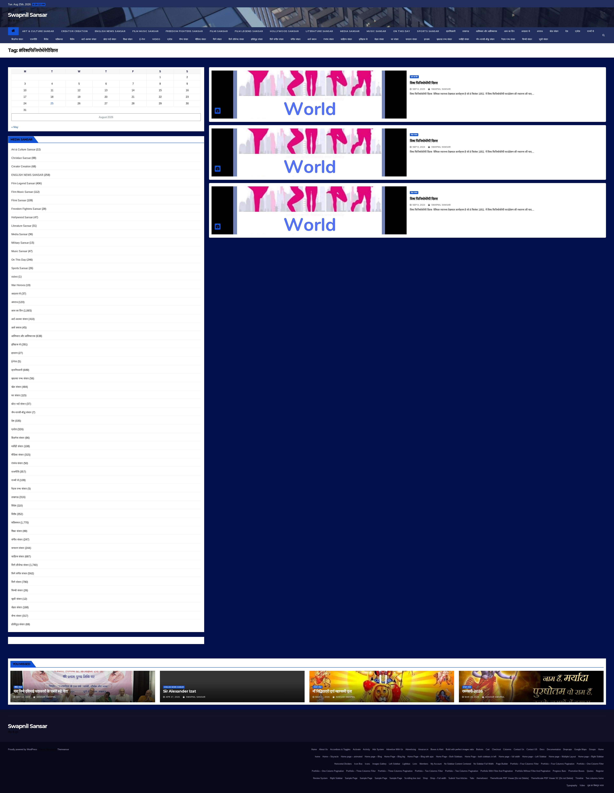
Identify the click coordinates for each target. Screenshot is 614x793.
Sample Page (351, 778)
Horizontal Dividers (343, 764)
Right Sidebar (336, 778)
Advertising (410, 749)
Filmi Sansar (219, 31)
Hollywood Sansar (284, 31)
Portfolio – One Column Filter (590, 764)
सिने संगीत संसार (277, 39)
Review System (320, 778)
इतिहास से (363, 39)
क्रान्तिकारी (451, 31)
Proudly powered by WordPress (23, 749)
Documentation (554, 749)
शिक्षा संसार (127, 39)
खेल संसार (554, 31)
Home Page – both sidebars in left (480, 756)
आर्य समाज (311, 39)
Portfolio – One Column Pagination (328, 771)
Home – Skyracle (330, 756)
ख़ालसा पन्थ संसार (444, 39)
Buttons (479, 749)
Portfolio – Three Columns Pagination (395, 771)
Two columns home (595, 778)
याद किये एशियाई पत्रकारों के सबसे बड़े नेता (40, 691)
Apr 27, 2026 (173, 697)
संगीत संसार (296, 39)
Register (600, 771)
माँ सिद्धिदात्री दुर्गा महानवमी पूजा (332, 691)
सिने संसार (217, 39)
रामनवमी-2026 (472, 691)
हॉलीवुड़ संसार (257, 39)
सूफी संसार (543, 39)
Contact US (532, 749)
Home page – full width (509, 756)
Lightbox (406, 764)
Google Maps (580, 749)
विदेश (46, 39)
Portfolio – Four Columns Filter (524, 764)
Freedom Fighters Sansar (184, 31)
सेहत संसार (379, 39)
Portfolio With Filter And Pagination (496, 771)
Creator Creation (74, 31)
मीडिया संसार (200, 39)
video (156, 39)
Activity (366, 749)
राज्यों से (590, 31)
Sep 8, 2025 (419, 89)
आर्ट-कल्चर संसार (88, 39)
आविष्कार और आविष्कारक (486, 31)
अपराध (540, 31)
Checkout (496, 749)
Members (424, 764)
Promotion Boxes (576, 771)
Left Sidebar (394, 764)
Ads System (378, 749)
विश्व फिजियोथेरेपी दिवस (424, 83)
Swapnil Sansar (27, 15)
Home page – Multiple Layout (562, 756)
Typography (572, 785)
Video (582, 785)
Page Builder (502, 764)
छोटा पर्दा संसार (109, 39)
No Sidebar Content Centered (457, 764)
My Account (436, 764)
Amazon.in (423, 749)
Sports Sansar (428, 31)
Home (314, 749)
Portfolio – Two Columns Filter (429, 771)
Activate (357, 749)
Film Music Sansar (145, 31)
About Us (323, 749)
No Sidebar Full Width (483, 764)
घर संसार (395, 39)
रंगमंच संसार (328, 39)
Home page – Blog (373, 756)
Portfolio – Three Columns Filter (361, 771)
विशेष (72, 39)
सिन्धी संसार (527, 39)
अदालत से (525, 31)
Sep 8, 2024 (419, 147)
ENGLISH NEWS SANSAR (110, 31)
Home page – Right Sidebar (591, 756)
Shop (425, 778)
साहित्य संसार (346, 39)
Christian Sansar (21, 158)
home (317, 756)
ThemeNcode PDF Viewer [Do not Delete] (509, 778)
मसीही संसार (464, 39)
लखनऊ (465, 31)
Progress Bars (559, 771)
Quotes (590, 771)
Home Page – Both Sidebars (449, 756)
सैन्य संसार (183, 39)
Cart (488, 749)
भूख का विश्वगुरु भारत (595, 785)
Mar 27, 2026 (322, 697)
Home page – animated (351, 756)
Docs (542, 749)
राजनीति (33, 39)
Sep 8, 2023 (419, 205)
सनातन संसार (411, 39)
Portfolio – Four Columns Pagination (557, 764)
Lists (415, 764)
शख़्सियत (59, 39)
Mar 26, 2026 (472, 697)
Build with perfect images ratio (460, 749)
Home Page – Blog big (394, 756)
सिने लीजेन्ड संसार (236, 39)
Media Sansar (350, 31)
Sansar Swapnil (46, 697)
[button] (603, 35)
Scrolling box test (412, 778)
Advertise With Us (394, 749)
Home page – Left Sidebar (534, 756)
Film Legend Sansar (249, 31)
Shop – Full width (438, 778)
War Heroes (18, 285)
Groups (592, 749)
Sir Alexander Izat (179, 691)
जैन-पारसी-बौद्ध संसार (485, 39)
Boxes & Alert (437, 749)
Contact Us (519, 749)
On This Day (401, 31)
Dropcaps (567, 749)
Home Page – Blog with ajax (420, 756)
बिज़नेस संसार (17, 39)
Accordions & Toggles (340, 749)
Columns (507, 749)
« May (14, 127)
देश (566, 31)
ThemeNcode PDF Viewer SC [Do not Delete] (552, 778)
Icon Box (358, 764)
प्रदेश (577, 31)
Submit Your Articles (458, 778)
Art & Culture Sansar (38, 31)
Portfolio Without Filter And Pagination (532, 771)
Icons (367, 764)
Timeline (579, 778)
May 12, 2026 (23, 697)
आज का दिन (509, 31)
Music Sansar (376, 31)
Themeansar (63, 749)
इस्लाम (427, 39)
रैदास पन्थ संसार (508, 39)
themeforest (482, 778)
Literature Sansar (319, 31)
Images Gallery (379, 764)
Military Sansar (20, 242)
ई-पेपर (142, 39)
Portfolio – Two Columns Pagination (461, 771)
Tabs (472, 778)
